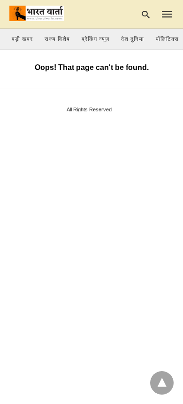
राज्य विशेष (57, 39)
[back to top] (162, 383)
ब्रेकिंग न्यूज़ (95, 39)
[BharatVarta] (36, 13)
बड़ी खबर (22, 39)
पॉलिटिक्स (167, 39)
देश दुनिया (132, 39)
